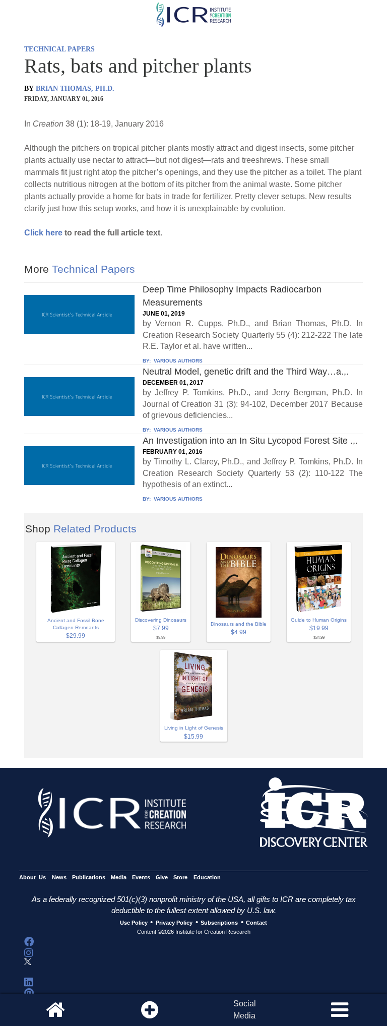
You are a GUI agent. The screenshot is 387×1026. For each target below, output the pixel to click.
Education (207, 877)
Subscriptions (219, 923)
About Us (32, 877)
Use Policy (134, 923)
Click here (43, 232)
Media (118, 877)
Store (180, 877)
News (59, 877)
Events (141, 877)
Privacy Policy (174, 923)
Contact (256, 923)
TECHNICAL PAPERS (59, 49)
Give (162, 877)
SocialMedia (244, 1009)
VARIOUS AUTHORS (177, 361)
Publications (88, 877)
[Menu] (340, 1010)
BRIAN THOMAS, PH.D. (75, 88)
